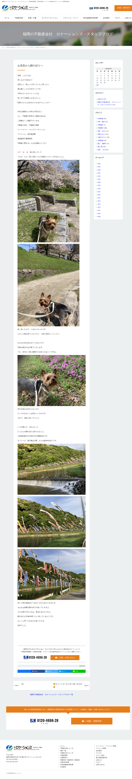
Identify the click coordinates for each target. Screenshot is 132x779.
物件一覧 (63, 750)
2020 (99, 182)
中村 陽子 (101, 121)
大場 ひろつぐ (102, 137)
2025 (99, 167)
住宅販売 (63, 767)
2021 (99, 179)
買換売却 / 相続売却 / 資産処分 (70, 760)
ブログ (98, 762)
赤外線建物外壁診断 (90, 18)
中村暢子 (100, 125)
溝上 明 (100, 146)
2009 (99, 216)
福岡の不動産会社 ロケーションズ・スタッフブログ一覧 (51, 694)
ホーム (62, 746)
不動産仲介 (64, 757)
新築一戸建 (32, 18)
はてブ (64, 671)
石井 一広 (101, 150)
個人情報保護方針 (101, 757)
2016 (99, 195)
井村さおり (101, 134)
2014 (99, 201)
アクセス (99, 753)
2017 (99, 192)
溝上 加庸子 (102, 143)
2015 (99, 198)
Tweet (49, 671)
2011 (99, 210)
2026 (99, 163)
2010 (99, 213)
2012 (99, 207)
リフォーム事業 (101, 748)
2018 (99, 188)
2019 (99, 185)
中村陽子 (100, 128)
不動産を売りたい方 (66, 753)
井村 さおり (102, 131)
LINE (76, 671)
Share (36, 671)
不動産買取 (64, 755)
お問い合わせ (100, 764)
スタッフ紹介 (100, 755)
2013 (99, 204)
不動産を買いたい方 (66, 748)
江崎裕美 (100, 140)
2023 (99, 173)
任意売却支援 (64, 762)
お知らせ (100, 99)
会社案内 (99, 750)
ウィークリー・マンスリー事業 (106, 746)
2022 (99, 176)
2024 (99, 170)
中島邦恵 (100, 118)
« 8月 (97, 85)
